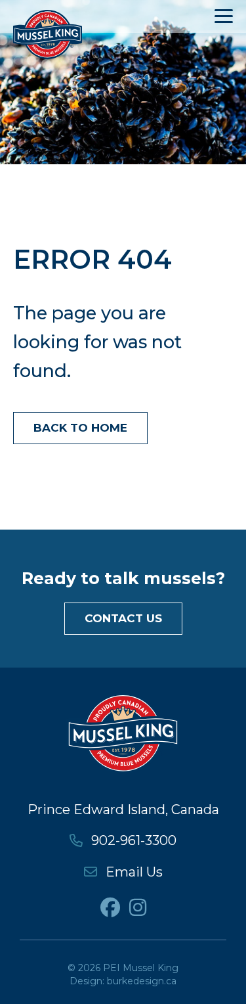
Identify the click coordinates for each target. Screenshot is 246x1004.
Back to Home (80, 427)
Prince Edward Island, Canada (123, 809)
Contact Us (123, 618)
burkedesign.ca (141, 981)
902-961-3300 (132, 840)
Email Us (132, 872)
